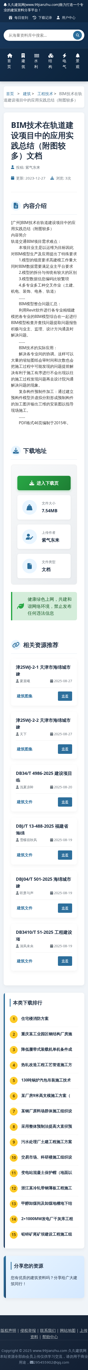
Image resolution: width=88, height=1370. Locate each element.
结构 (50, 63)
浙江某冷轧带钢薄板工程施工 (46, 1188)
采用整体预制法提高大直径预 (46, 1126)
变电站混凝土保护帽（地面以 (46, 1172)
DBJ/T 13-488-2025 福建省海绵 (42, 829)
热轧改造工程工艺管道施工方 (46, 1064)
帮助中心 (50, 1336)
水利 (36, 63)
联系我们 (48, 1330)
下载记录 (44, 17)
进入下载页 (48, 483)
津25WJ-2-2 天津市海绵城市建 (43, 723)
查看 (65, 696)
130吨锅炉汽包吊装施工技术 (46, 1080)
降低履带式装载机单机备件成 (46, 1049)
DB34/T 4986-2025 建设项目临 (44, 776)
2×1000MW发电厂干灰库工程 (47, 1218)
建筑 (23, 63)
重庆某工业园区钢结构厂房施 (46, 1033)
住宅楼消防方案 (35, 1018)
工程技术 (45, 93)
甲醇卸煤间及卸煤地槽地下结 (46, 1203)
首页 (9, 63)
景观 (77, 63)
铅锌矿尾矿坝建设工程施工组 (46, 1234)
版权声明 (8, 1330)
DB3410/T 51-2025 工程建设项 (44, 935)
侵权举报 (28, 1330)
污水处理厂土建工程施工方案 (46, 1141)
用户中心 (68, 17)
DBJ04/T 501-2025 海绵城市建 (43, 882)
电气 (64, 63)
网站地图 (68, 1330)
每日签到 (20, 17)
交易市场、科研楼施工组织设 (46, 1157)
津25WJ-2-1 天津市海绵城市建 (43, 670)
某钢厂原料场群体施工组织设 (46, 1111)
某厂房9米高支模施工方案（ (45, 1095)
